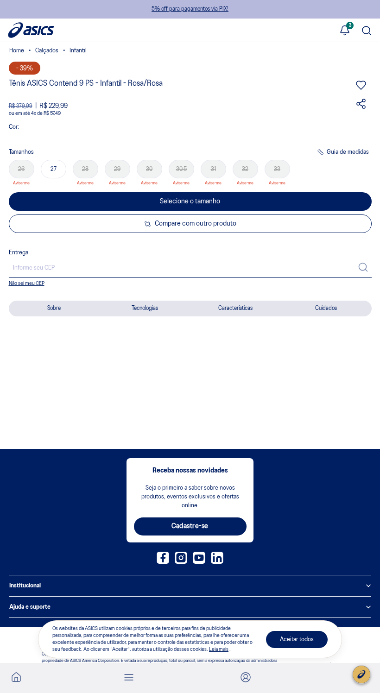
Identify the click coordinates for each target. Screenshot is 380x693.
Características (235, 308)
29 (117, 169)
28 (85, 169)
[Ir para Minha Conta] (245, 678)
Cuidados (326, 308)
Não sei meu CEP (26, 283)
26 (21, 169)
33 (277, 169)
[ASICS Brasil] (16, 51)
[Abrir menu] (128, 678)
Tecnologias (145, 308)
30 (149, 169)
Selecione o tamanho (190, 201)
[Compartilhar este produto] (361, 107)
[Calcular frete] (363, 268)
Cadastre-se (190, 526)
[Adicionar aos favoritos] (361, 88)
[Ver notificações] (344, 31)
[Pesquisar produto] (366, 31)
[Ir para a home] (16, 680)
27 (54, 169)
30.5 (181, 169)
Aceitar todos (297, 639)
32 (245, 169)
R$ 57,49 (52, 113)
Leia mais (218, 649)
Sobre (54, 308)
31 (213, 169)
